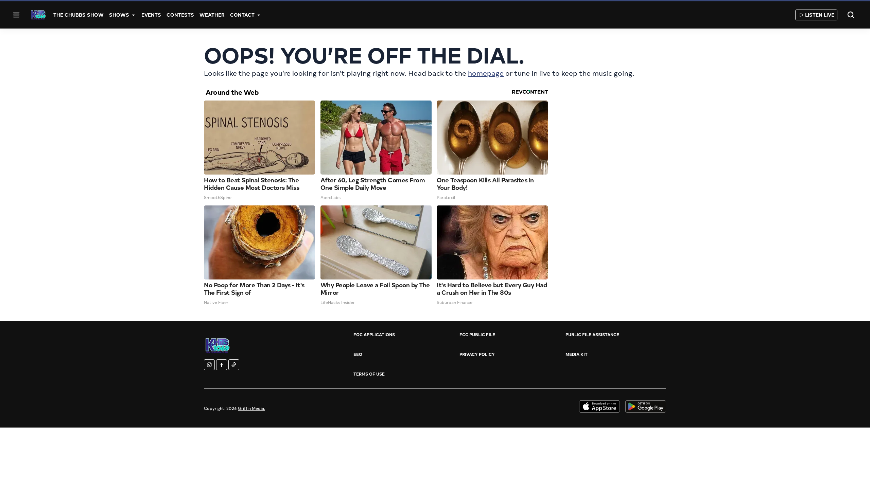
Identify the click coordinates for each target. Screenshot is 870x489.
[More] (133, 15)
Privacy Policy (477, 354)
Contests (180, 15)
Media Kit (577, 354)
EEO (357, 354)
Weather (212, 15)
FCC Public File (477, 334)
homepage (486, 72)
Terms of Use (369, 374)
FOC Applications (374, 334)
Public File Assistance (592, 334)
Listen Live (819, 15)
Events (151, 15)
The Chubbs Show (78, 15)
